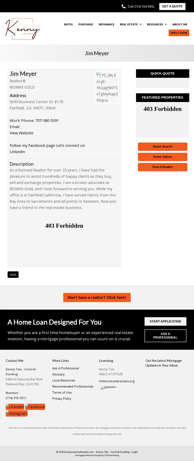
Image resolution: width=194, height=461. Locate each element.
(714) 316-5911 (16, 398)
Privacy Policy (61, 399)
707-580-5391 (47, 120)
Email (14, 126)
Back (13, 274)
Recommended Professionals (72, 387)
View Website (21, 132)
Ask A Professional (65, 368)
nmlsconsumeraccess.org (117, 381)
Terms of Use (62, 393)
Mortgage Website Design (88, 455)
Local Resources (63, 380)
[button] (138, 6)
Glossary (58, 374)
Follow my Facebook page (32, 145)
